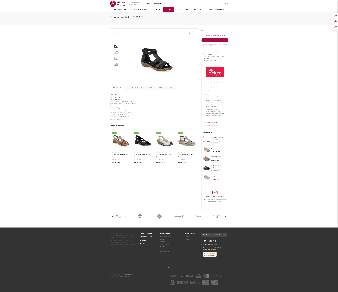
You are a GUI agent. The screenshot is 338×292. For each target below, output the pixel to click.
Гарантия (163, 249)
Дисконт (162, 239)
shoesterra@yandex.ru (210, 244)
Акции (142, 243)
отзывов (206, 249)
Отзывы (171, 87)
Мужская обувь (146, 236)
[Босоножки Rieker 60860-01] (157, 56)
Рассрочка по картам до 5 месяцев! (213, 51)
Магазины (188, 236)
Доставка (150, 87)
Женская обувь (146, 233)
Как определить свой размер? (215, 35)
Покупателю (165, 233)
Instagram (169, 267)
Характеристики (117, 87)
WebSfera (132, 276)
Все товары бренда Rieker (212, 125)
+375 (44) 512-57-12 (154, 3)
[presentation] (116, 40)
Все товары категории (210, 122)
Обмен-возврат (165, 244)
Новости (187, 239)
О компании (190, 233)
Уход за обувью (164, 251)
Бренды (143, 240)
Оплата (161, 87)
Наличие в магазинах (135, 87)
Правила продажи (165, 236)
